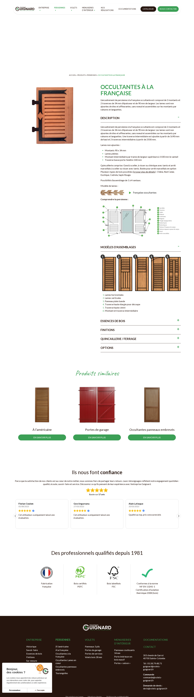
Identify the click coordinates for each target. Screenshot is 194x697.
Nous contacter (168, 9)
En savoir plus (42, 437)
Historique (31, 646)
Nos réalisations (107, 9)
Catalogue (148, 9)
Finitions (30, 657)
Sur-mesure (31, 660)
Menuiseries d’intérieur (122, 641)
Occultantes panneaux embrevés (66, 668)
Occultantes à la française (63, 655)
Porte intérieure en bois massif (123, 658)
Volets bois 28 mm (93, 657)
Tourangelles (62, 673)
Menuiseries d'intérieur (88, 9)
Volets (73, 8)
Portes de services (93, 653)
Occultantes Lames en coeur (66, 661)
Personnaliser (14, 690)
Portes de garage (93, 650)
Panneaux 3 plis (92, 646)
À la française (62, 650)
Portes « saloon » (122, 663)
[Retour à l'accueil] (24, 9)
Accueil (72, 75)
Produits (81, 75)
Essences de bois (34, 653)
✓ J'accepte (40, 690)
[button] (178, 516)
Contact (149, 646)
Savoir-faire (32, 650)
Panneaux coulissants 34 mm (124, 651)
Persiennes (59, 8)
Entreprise (44, 8)
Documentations (127, 9)
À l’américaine (62, 646)
